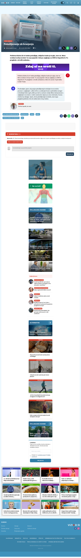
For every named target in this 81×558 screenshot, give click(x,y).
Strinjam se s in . (41, 455)
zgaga (32, 114)
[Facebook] (74, 3)
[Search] (67, 3)
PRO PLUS (25, 538)
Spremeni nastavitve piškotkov (53, 538)
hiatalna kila (24, 114)
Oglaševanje (9, 538)
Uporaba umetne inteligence (56, 542)
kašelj (38, 114)
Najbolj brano (33, 276)
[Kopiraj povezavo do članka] (75, 48)
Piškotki (41, 538)
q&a (22, 118)
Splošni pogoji (21, 542)
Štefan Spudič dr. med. (11, 48)
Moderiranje (33, 538)
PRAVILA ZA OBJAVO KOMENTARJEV (15, 141)
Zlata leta (31, 2)
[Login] (78, 3)
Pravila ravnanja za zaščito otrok (37, 542)
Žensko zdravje (25, 2)
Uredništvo (18, 538)
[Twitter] (63, 48)
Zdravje (13, 2)
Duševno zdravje (39, 2)
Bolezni (18, 2)
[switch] (63, 3)
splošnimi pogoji (42, 455)
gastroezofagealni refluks (11, 114)
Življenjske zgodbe (54, 2)
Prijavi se (70, 154)
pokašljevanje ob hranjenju (11, 118)
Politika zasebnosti (69, 538)
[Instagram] (71, 3)
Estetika (46, 2)
